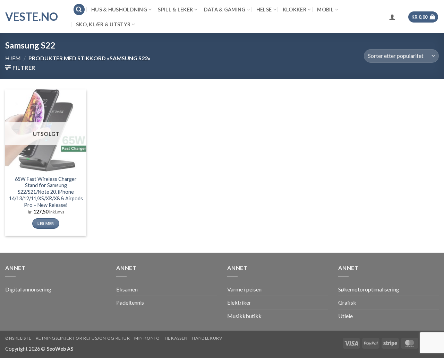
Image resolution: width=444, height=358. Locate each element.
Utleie (345, 316)
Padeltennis (130, 302)
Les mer (45, 223)
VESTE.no (31, 16)
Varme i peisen (244, 289)
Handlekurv (207, 338)
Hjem (13, 58)
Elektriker (239, 302)
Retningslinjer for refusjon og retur (83, 338)
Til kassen (176, 338)
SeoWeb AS (59, 349)
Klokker (294, 9)
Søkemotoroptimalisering (368, 289)
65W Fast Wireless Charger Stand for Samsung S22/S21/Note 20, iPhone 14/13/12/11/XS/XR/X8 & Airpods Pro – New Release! (46, 192)
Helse (264, 9)
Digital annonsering (28, 289)
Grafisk (347, 302)
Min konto (147, 338)
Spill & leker (175, 9)
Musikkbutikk (244, 316)
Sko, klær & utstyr (103, 24)
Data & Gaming (225, 9)
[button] (79, 9)
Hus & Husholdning (119, 9)
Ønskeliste (18, 338)
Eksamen (127, 289)
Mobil (325, 9)
